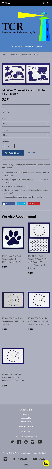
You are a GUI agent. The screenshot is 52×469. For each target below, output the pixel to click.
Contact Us (26, 418)
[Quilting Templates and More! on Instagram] (33, 443)
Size (3, 108)
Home (4, 55)
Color (4, 119)
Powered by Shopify (40, 453)
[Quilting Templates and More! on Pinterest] (26, 443)
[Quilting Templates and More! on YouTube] (40, 443)
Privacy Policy (26, 422)
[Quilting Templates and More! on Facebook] (19, 443)
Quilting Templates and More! (19, 453)
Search (26, 415)
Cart (48, 3)
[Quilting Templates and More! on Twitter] (12, 443)
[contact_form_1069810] (46, 463)
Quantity (5, 142)
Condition (5, 130)
